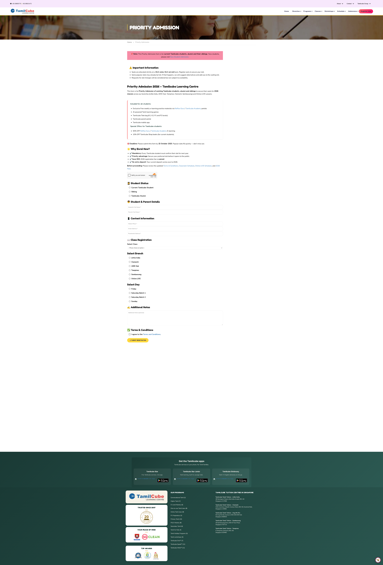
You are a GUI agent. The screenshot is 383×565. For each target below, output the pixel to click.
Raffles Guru (179, 108)
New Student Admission (179, 57)
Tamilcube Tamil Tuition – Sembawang (228, 521)
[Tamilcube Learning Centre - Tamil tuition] (22, 11)
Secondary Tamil (176, 526)
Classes (318, 11)
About (339, 4)
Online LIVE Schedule (203, 166)
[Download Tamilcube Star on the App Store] (145, 480)
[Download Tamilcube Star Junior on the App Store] (184, 480)
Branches (296, 11)
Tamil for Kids (175, 530)
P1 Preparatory (175, 515)
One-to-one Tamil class (178, 508)
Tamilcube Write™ (176, 548)
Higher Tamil (175, 501)
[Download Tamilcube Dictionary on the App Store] (224, 480)
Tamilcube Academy (193, 108)
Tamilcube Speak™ (177, 544)
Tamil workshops (176, 537)
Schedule (340, 11)
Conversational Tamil (177, 498)
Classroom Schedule (186, 166)
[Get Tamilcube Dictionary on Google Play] (241, 480)
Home (286, 11)
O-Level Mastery (176, 505)
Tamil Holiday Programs (178, 533)
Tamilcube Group (363, 4)
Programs (307, 11)
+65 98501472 (27, 4)
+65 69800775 (16, 4)
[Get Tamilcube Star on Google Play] (162, 480)
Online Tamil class (176, 512)
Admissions (352, 11)
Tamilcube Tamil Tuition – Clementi (227, 505)
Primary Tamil (175, 519)
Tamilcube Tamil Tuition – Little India (228, 497)
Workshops (329, 11)
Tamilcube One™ (176, 541)
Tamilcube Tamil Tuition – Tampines (227, 528)
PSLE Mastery (175, 523)
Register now (366, 11)
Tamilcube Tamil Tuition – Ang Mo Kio (228, 513)
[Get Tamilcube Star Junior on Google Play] (202, 480)
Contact (349, 4)
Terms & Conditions (170, 166)
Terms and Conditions (151, 334)
